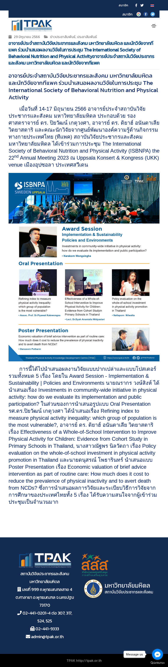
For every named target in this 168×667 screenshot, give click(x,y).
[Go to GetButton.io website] (157, 662)
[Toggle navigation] (153, 25)
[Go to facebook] (157, 654)
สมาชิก (123, 5)
